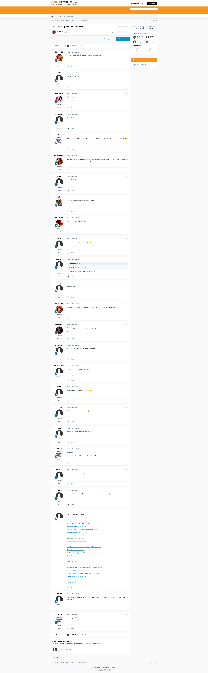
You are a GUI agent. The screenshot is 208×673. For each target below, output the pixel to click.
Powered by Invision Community (104, 670)
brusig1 (150, 66)
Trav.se (83, 9)
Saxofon (59, 259)
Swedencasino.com (93, 9)
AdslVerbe (59, 93)
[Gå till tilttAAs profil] (59, 78)
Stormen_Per (59, 366)
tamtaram (59, 324)
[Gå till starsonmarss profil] (59, 161)
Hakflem (59, 197)
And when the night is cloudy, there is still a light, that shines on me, (85, 567)
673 (60, 169)
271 (60, 421)
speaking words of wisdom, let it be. (76, 526)
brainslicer (59, 114)
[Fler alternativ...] (126, 52)
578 (60, 380)
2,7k (59, 107)
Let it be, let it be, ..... (72, 561)
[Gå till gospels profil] (59, 244)
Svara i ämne (122, 39)
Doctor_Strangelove (138, 66)
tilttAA (59, 73)
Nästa (74, 45)
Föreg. (57, 45)
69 (60, 87)
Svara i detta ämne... (66, 649)
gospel (58, 238)
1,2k (60, 231)
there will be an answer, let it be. (75, 550)
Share (114, 32)
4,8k (59, 128)
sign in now (88, 643)
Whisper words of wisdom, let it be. (76, 541)
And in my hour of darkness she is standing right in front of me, (84, 529)
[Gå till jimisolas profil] (59, 140)
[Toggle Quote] (69, 263)
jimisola (59, 135)
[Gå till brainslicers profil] (59, 120)
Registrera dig (152, 3)
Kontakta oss (106, 667)
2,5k (59, 211)
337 (60, 149)
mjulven (59, 490)
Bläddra (53, 9)
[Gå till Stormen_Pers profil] (59, 371)
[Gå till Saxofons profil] (59, 264)
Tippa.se (76, 9)
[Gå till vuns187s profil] (54, 32)
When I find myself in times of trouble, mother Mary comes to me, (84, 523)
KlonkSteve (135, 64)
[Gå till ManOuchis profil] (59, 57)
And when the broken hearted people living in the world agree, (84, 547)
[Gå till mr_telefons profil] (59, 223)
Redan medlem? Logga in (138, 3)
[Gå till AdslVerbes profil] (59, 99)
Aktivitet (61, 9)
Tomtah (59, 407)
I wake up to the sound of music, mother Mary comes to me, (83, 573)
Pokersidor (68, 9)
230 (60, 273)
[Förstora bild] (73, 97)
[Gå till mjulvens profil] (59, 496)
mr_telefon (59, 218)
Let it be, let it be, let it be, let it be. (76, 538)
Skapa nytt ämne (108, 39)
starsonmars (59, 155)
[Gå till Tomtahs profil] (59, 413)
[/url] (68, 520)
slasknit (145, 66)
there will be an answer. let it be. (75, 555)
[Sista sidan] (78, 46)
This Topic (149, 9)
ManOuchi (59, 52)
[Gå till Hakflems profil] (59, 202)
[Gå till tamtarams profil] (59, 330)
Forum (53, 16)
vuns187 (61, 31)
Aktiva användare (68, 16)
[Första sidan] (53, 46)
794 (60, 66)
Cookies (113, 667)
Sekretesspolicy (96, 667)
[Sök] (156, 9)
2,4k (59, 338)
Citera (72, 66)
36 (60, 252)
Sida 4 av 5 (84, 45)
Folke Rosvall (142, 64)
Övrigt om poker (72, 33)
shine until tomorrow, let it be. (75, 570)
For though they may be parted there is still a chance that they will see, (86, 553)
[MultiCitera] (68, 66)
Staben (59, 16)
